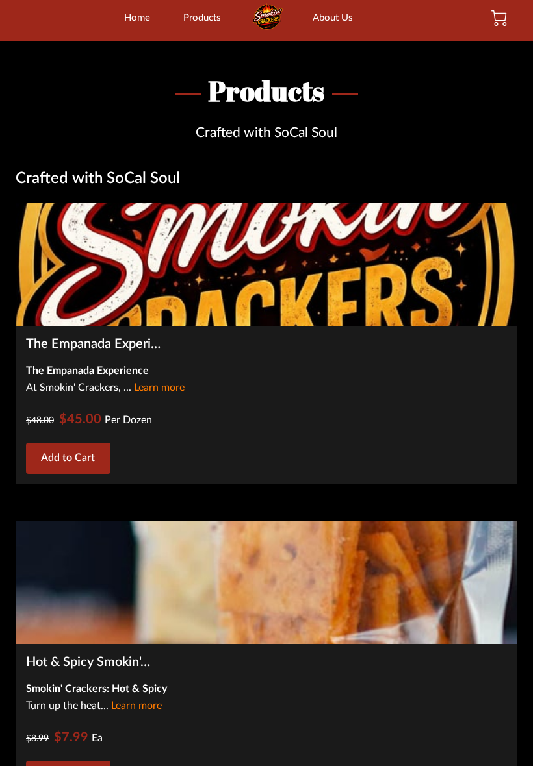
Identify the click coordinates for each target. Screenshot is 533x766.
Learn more (159, 387)
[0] (499, 18)
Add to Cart (68, 457)
